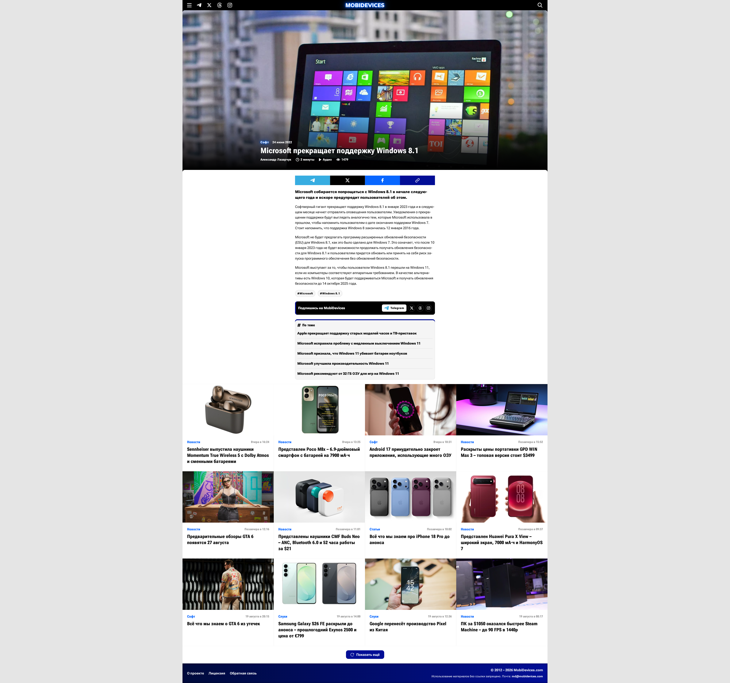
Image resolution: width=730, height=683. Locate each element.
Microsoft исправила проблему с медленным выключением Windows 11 (359, 343)
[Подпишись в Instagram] (230, 5)
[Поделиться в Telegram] (312, 180)
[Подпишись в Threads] (219, 5)
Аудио (327, 159)
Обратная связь (243, 673)
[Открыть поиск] (540, 5)
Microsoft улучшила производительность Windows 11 (343, 363)
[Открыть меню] (189, 5)
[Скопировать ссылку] (417, 180)
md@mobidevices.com (527, 676)
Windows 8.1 (331, 293)
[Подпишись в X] (209, 5)
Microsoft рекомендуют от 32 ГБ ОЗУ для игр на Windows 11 (348, 374)
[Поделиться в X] (347, 180)
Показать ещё (368, 655)
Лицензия (217, 673)
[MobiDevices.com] (365, 5)
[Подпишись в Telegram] (199, 5)
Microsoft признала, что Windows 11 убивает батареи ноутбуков (352, 353)
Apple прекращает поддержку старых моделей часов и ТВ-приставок (357, 333)
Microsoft (306, 293)
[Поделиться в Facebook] (382, 180)
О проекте (195, 673)
